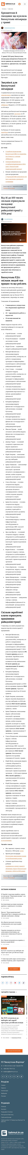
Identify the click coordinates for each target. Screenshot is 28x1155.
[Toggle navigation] (25, 4)
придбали (4, 132)
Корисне (3, 1088)
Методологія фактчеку (7, 1114)
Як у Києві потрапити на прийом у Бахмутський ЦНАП (13, 941)
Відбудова (4, 1093)
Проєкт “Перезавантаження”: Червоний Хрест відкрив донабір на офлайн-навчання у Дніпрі (13, 914)
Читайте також (8, 992)
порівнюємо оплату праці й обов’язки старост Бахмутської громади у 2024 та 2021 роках (16, 868)
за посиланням (6, 840)
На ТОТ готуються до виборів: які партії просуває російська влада (12, 951)
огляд (22, 851)
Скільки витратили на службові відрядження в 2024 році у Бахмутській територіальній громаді (16, 165)
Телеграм (5, 188)
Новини (3, 1085)
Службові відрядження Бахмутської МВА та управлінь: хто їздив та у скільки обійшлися (16, 155)
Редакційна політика (6, 1112)
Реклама (3, 1096)
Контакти (3, 1109)
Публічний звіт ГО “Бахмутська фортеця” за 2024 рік (13, 1120)
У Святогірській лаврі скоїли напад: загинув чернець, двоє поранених (13, 959)
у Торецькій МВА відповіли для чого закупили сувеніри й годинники (16, 179)
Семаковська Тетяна (9, 27)
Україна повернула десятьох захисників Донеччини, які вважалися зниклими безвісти (11, 932)
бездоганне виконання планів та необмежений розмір (16, 857)
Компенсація (4, 1090)
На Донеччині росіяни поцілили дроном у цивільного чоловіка (12, 905)
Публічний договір (6, 1117)
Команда (3, 1106)
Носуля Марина (8, 219)
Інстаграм (12, 188)
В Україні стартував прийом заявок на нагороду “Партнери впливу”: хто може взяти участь (13, 896)
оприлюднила (6, 95)
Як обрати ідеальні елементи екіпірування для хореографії (11, 923)
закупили (17, 114)
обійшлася (4, 105)
